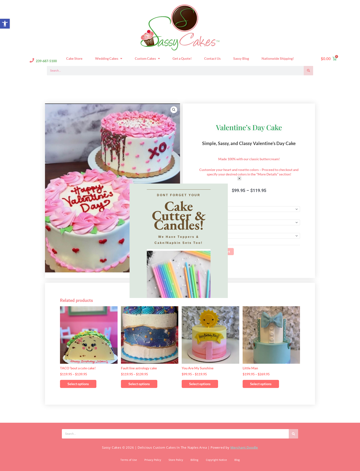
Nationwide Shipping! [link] (278, 58)
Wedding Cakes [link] (106, 58)
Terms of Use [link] (128, 460)
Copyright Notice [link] (216, 460)
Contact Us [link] (212, 58)
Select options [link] (78, 384)
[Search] (308, 70)
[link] (5, 24)
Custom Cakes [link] (145, 58)
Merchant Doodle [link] (244, 447)
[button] (239, 178)
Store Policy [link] (176, 460)
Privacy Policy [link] (152, 460)
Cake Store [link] (74, 58)
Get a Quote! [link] (182, 58)
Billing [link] (194, 460)
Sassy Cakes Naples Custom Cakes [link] (82, 81)
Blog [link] (237, 460)
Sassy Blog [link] (241, 58)
